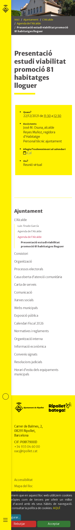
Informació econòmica (30, 346)
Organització (23, 261)
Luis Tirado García (28, 226)
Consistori (21, 254)
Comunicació (23, 292)
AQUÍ (56, 508)
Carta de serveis (25, 285)
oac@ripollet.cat (25, 451)
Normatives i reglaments (31, 331)
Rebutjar (19, 524)
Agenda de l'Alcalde (29, 23)
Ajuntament (30, 19)
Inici (16, 19)
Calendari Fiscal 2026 (29, 323)
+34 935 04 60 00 (27, 447)
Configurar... (12, 517)
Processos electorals (28, 269)
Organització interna (28, 339)
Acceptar (54, 524)
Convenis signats (25, 354)
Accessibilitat (23, 480)
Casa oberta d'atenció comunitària (38, 277)
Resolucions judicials (28, 362)
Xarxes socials (24, 300)
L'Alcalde (47, 19)
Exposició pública (26, 315)
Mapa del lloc (23, 486)
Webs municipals (26, 308)
